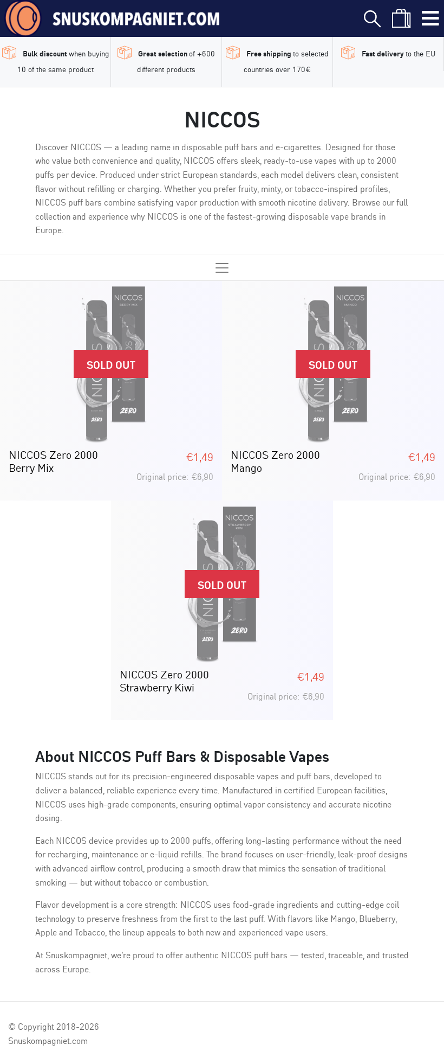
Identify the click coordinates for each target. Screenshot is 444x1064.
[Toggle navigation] (430, 18)
